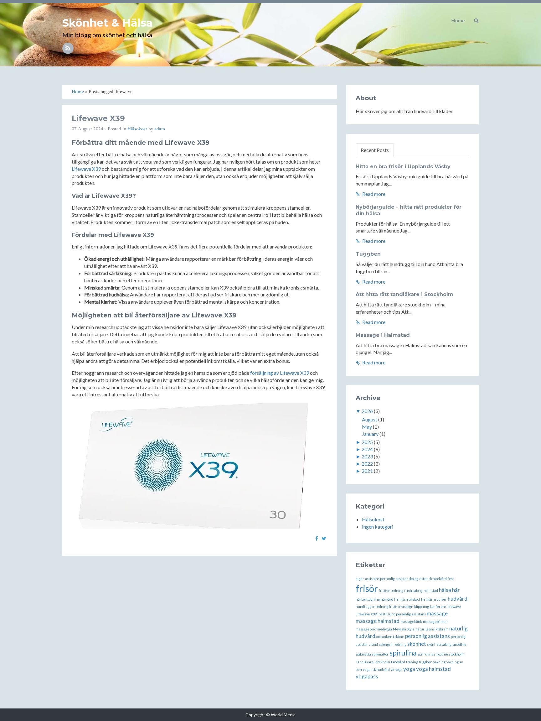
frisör (367, 588)
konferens (438, 606)
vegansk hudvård (376, 669)
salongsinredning (392, 644)
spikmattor (380, 654)
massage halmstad (377, 621)
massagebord (366, 629)
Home (458, 20)
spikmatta (363, 654)
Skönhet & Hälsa (107, 22)
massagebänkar (435, 621)
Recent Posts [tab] (375, 150)
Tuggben (368, 254)
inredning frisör (384, 606)
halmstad (431, 590)
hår (456, 590)
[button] (476, 20)
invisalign (405, 606)
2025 (367, 442)
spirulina (403, 652)
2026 (367, 411)
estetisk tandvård (433, 579)
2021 (367, 471)
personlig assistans (427, 636)
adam (159, 129)
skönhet (416, 643)
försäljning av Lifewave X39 (279, 373)
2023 (367, 456)
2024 (367, 449)
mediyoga (384, 629)
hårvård (387, 599)
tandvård (398, 662)
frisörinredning (391, 590)
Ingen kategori (377, 527)
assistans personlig (380, 579)
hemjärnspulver (434, 599)
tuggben (425, 662)
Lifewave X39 (98, 118)
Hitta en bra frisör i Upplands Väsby (403, 167)
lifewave (454, 606)
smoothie (459, 644)
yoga (409, 669)
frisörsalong (413, 590)
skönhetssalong (439, 644)
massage (437, 613)
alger (360, 579)
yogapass (367, 676)
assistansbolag (407, 579)
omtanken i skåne (390, 637)
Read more (373, 194)
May (367, 427)
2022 (367, 464)
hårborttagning (368, 599)
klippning (421, 606)
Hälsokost (137, 129)
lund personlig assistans (407, 614)
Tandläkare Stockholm (373, 662)
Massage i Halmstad (383, 335)
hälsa (445, 590)
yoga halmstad (433, 669)
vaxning (439, 662)
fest (451, 579)
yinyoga (396, 669)
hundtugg (363, 606)
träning (412, 662)
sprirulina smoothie (433, 654)
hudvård (457, 598)
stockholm (456, 654)
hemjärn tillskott (407, 599)
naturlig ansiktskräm (431, 629)
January (370, 434)
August (369, 419)
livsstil (382, 614)
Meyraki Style (404, 629)
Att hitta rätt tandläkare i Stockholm (404, 294)
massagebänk (411, 621)
